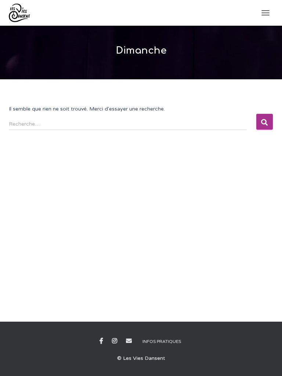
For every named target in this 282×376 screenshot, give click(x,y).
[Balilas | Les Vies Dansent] (22, 13)
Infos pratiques (161, 341)
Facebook (101, 341)
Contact (128, 341)
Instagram (114, 341)
